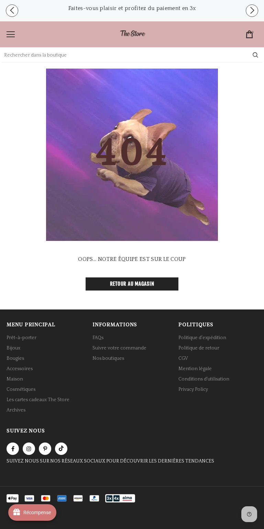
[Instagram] (29, 448)
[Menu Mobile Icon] (11, 34)
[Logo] (132, 34)
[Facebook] (13, 448)
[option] (132, 8)
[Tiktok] (61, 448)
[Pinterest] (45, 448)
